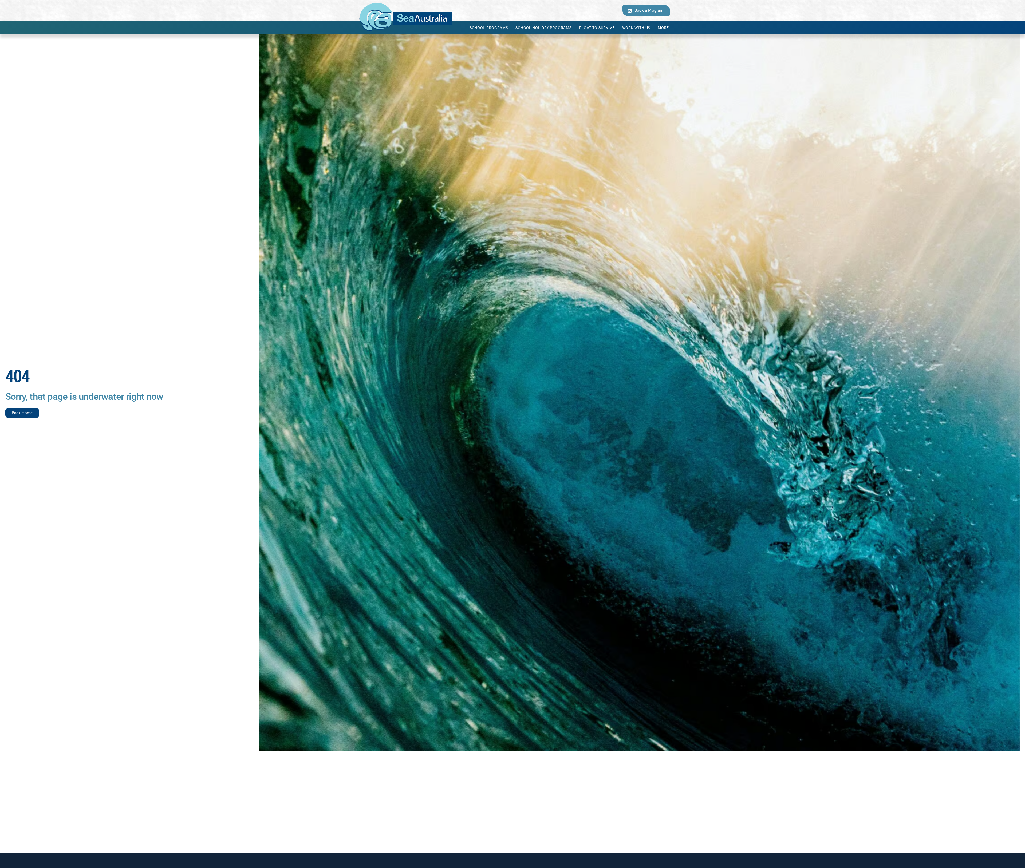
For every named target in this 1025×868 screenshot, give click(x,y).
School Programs (489, 28)
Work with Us (636, 28)
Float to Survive (597, 28)
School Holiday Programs (543, 28)
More (663, 28)
